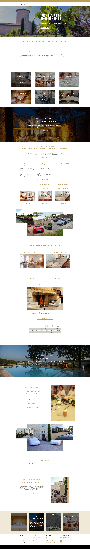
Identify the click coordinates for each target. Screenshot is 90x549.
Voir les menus (45, 188)
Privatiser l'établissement (63, 184)
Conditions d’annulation (50, 542)
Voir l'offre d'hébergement (45, 184)
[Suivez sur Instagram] (24, 542)
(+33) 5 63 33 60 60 (36, 537)
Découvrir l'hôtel (19, 529)
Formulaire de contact (37, 541)
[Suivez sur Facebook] (20, 542)
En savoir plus (21, 82)
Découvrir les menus (31, 403)
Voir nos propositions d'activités (45, 470)
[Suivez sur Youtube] (25, 542)
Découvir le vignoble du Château (32, 407)
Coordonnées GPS (23, 540)
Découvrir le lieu (45, 130)
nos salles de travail (58, 153)
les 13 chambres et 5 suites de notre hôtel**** (47, 153)
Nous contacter (45, 27)
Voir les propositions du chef (62, 188)
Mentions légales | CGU (50, 539)
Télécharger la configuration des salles (45, 322)
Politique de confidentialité (51, 540)
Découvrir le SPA (45, 365)
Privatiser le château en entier (58, 62)
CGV (47, 537)
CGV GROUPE (45, 508)
